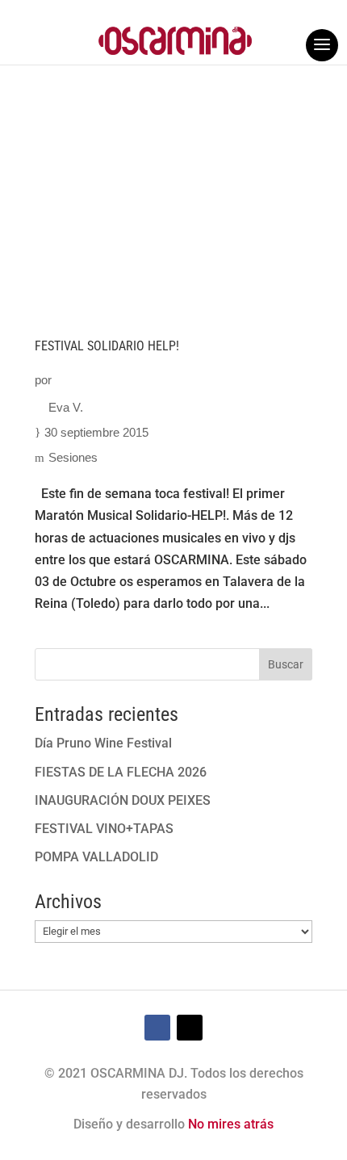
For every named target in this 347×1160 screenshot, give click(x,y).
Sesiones (73, 457)
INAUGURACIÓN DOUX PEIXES (123, 800)
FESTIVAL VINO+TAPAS (104, 828)
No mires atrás (231, 1124)
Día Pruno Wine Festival (103, 743)
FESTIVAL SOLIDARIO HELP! (107, 346)
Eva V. (65, 407)
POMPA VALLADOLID (96, 857)
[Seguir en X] (190, 1028)
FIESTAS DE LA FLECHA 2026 (121, 772)
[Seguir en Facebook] (157, 1028)
